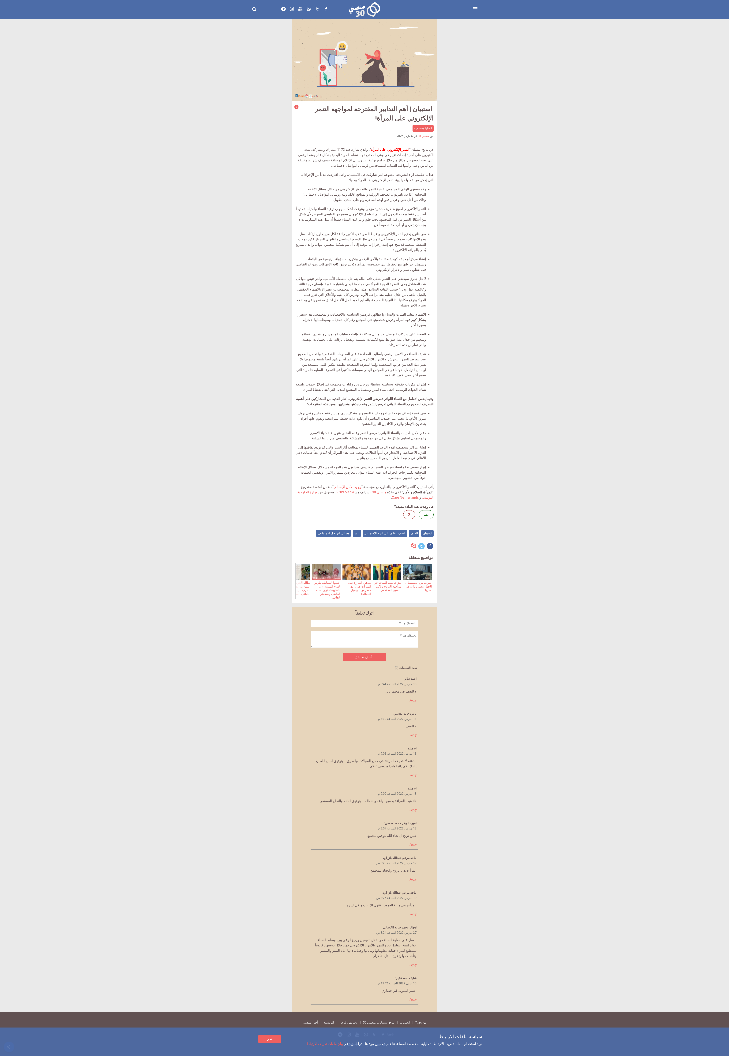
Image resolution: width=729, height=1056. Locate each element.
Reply (413, 700)
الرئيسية (328, 1022)
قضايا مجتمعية (423, 128)
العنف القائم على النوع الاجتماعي (385, 533)
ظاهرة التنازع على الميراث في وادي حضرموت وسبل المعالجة (359, 588)
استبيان (427, 533)
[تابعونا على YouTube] (300, 9)
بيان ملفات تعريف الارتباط (325, 1044)
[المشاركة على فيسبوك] (430, 546)
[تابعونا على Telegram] (283, 9)
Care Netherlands (405, 497)
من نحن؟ (421, 1022)
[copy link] (413, 546)
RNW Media (345, 492)
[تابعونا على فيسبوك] (326, 9)
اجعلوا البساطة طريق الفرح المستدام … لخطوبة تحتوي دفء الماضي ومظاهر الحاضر (327, 590)
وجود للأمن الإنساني (347, 487)
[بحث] (254, 9)
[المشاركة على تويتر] (421, 546)
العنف (414, 533)
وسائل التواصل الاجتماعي (333, 533)
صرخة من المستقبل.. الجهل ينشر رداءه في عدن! (418, 586)
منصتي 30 (423, 136)
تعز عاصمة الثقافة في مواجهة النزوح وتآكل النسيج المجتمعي (387, 586)
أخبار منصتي (310, 1022)
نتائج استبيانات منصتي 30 (378, 1022)
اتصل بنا (405, 1022)
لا (409, 515)
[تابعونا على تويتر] (317, 9)
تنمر (356, 533)
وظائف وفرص (348, 1022)
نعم (269, 1039)
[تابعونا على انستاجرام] (292, 9)
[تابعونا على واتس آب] (309, 9)
